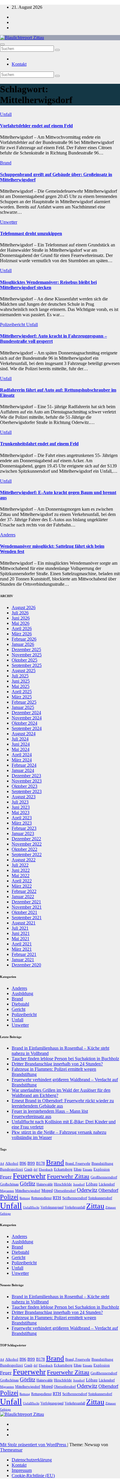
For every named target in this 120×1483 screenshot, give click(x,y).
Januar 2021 (23, 959)
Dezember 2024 (26, 712)
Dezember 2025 (26, 649)
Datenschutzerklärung (32, 1459)
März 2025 (22, 696)
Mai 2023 (20, 812)
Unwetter (8, 222)
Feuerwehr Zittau (68, 1176)
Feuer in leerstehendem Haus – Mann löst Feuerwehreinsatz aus (50, 1114)
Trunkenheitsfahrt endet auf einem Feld (39, 443)
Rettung (25, 1198)
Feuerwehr (29, 1176)
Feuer (6, 1177)
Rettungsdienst (41, 1198)
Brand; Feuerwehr (77, 1164)
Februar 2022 (24, 891)
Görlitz (27, 1184)
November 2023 (27, 780)
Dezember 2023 (26, 775)
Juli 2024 (20, 738)
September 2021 (27, 917)
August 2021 (24, 922)
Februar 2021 (24, 954)
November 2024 (27, 717)
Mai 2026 (20, 623)
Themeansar (11, 1449)
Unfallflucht (31, 1207)
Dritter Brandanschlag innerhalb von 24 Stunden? (57, 1063)
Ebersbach (46, 1169)
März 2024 (22, 759)
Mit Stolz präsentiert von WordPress (33, 1444)
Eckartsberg (63, 1169)
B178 (40, 1163)
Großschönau (9, 1184)
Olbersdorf (108, 1190)
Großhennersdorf (104, 1177)
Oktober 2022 (24, 849)
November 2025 (27, 654)
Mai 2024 (20, 749)
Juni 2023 (21, 807)
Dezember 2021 (26, 901)
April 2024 (22, 754)
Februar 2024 (24, 765)
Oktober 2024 (24, 723)
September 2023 (27, 791)
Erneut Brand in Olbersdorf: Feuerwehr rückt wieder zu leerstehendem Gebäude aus (63, 1103)
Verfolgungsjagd (51, 1207)
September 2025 (27, 665)
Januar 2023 (23, 833)
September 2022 (27, 854)
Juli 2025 (20, 675)
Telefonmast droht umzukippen (31, 233)
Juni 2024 (21, 744)
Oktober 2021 (24, 912)
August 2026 (24, 607)
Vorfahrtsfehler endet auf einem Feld (36, 125)
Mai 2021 (20, 938)
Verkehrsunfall (75, 1207)
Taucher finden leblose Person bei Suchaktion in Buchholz (65, 1058)
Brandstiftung (102, 1163)
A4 (2, 1163)
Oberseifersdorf (65, 1191)
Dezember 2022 (26, 838)
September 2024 (27, 728)
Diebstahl (20, 1004)
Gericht (18, 1009)
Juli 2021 (20, 928)
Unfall (6, 114)
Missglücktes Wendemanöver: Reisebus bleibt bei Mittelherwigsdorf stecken (48, 285)
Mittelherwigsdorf (27, 1191)
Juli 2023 (20, 801)
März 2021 (22, 949)
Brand (5, 162)
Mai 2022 (20, 875)
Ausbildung (22, 993)
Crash (28, 1169)
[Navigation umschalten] (2, 44)
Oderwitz (87, 1190)
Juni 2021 (21, 933)
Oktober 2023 (24, 786)
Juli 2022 (20, 865)
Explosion (101, 1169)
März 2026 (22, 633)
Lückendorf (107, 1184)
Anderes (7, 534)
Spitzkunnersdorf (100, 1198)
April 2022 (22, 880)
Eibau (78, 1169)
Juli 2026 (20, 612)
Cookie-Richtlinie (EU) (33, 1475)
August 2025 (24, 670)
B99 (31, 1163)
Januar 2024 (23, 770)
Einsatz (87, 1169)
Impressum (22, 1470)
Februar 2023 (24, 828)
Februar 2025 (24, 702)
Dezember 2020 (26, 964)
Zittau (95, 1206)
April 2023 (22, 817)
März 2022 (22, 886)
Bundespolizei (11, 1169)
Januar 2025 (23, 707)
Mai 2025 (20, 686)
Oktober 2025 (24, 660)
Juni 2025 (21, 681)
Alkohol (11, 1163)
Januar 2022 (23, 896)
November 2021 (27, 907)
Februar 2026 (24, 639)
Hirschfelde (63, 1184)
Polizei (9, 1197)
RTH (57, 1197)
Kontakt (19, 64)
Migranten (7, 1190)
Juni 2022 (21, 870)
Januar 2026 (23, 644)
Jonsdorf (79, 1184)
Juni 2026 (21, 618)
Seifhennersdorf (74, 1198)
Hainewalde (44, 1184)
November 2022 (27, 844)
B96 (23, 1163)
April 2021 (22, 943)
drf (35, 1169)
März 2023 (22, 822)
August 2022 (24, 859)
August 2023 (24, 796)
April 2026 (22, 628)
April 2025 (22, 691)
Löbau (92, 1184)
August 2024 (24, 733)
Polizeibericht (13, 324)
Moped (47, 1190)
